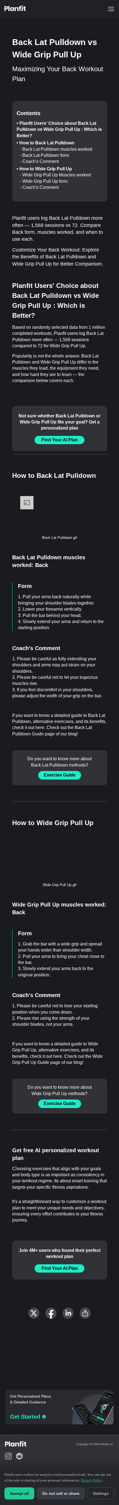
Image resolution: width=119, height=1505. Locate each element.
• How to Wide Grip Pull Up (44, 168)
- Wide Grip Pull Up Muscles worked (55, 175)
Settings (101, 1493)
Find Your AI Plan (60, 440)
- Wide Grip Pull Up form (44, 181)
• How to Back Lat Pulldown (45, 143)
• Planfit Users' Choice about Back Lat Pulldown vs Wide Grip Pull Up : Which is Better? (59, 129)
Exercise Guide (60, 775)
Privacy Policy (92, 1480)
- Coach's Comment (39, 161)
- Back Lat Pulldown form (44, 155)
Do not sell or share (60, 1493)
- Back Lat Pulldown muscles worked (56, 149)
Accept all (19, 1493)
